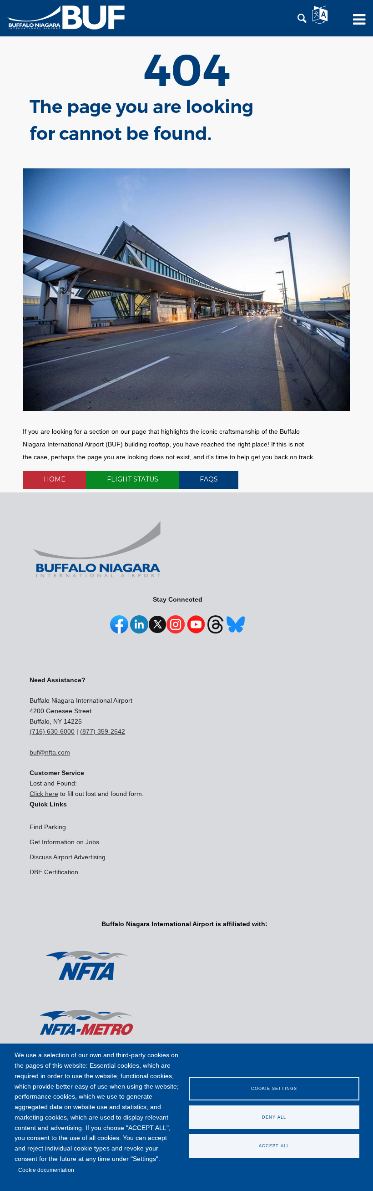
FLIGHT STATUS (132, 479)
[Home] (66, 17)
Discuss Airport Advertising (68, 857)
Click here (44, 793)
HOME (55, 479)
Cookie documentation (46, 1170)
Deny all (274, 1117)
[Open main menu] (356, 23)
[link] (119, 629)
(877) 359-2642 (102, 731)
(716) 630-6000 (52, 731)
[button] (302, 18)
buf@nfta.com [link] (50, 752)
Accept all (274, 1146)
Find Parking (48, 827)
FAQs (209, 479)
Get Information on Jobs (64, 842)
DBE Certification (54, 872)
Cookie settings (274, 1088)
